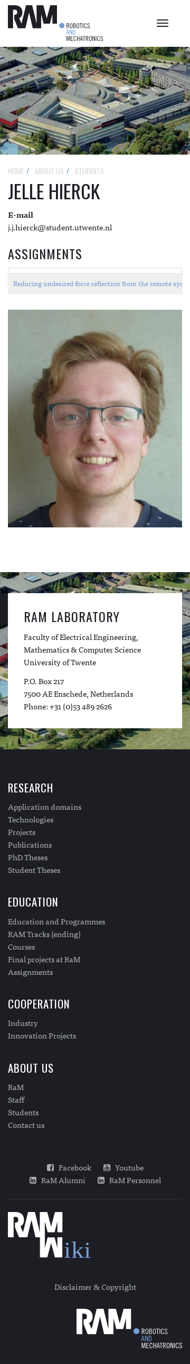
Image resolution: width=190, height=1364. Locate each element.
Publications (30, 844)
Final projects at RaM (44, 959)
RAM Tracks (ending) (44, 934)
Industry (23, 1022)
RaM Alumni (61, 1180)
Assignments (30, 971)
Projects (21, 832)
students (89, 170)
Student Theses (34, 869)
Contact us (26, 1124)
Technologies (30, 819)
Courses (21, 946)
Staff (16, 1099)
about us (49, 170)
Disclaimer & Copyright (95, 1286)
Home (16, 170)
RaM (16, 1087)
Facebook (72, 1167)
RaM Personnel (132, 1180)
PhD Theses (28, 857)
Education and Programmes (56, 921)
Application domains (44, 806)
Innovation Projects (42, 1035)
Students (23, 1112)
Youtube (127, 1167)
